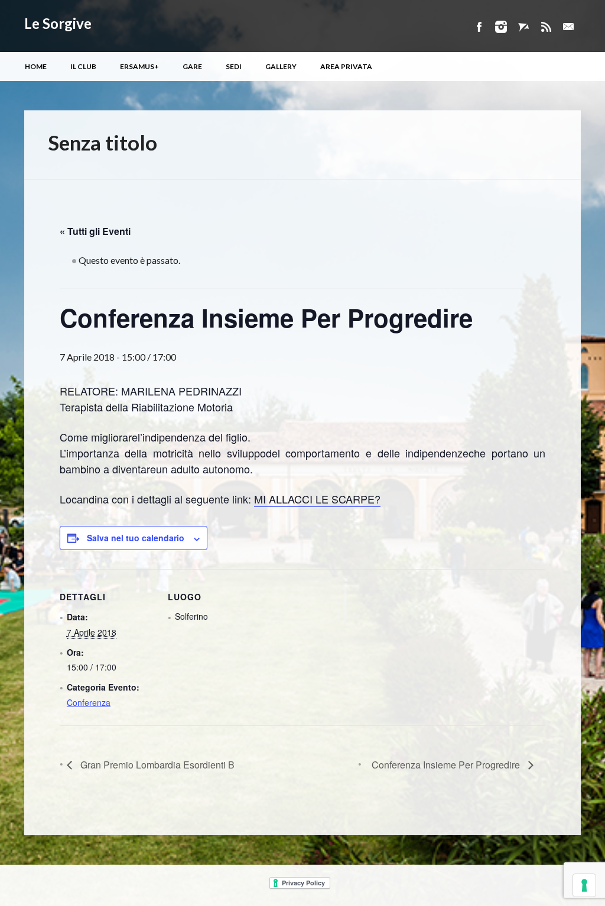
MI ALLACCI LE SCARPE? (317, 498)
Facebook (478, 26)
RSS (546, 26)
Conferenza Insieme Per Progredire (447, 764)
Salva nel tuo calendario (135, 538)
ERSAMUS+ (139, 66)
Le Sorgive (58, 23)
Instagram (501, 26)
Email (568, 26)
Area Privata (346, 66)
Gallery (281, 66)
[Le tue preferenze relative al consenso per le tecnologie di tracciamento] (584, 885)
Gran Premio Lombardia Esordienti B (156, 764)
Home (36, 66)
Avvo (523, 26)
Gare (192, 66)
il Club (83, 66)
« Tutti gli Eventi (95, 231)
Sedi (234, 66)
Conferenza (88, 702)
